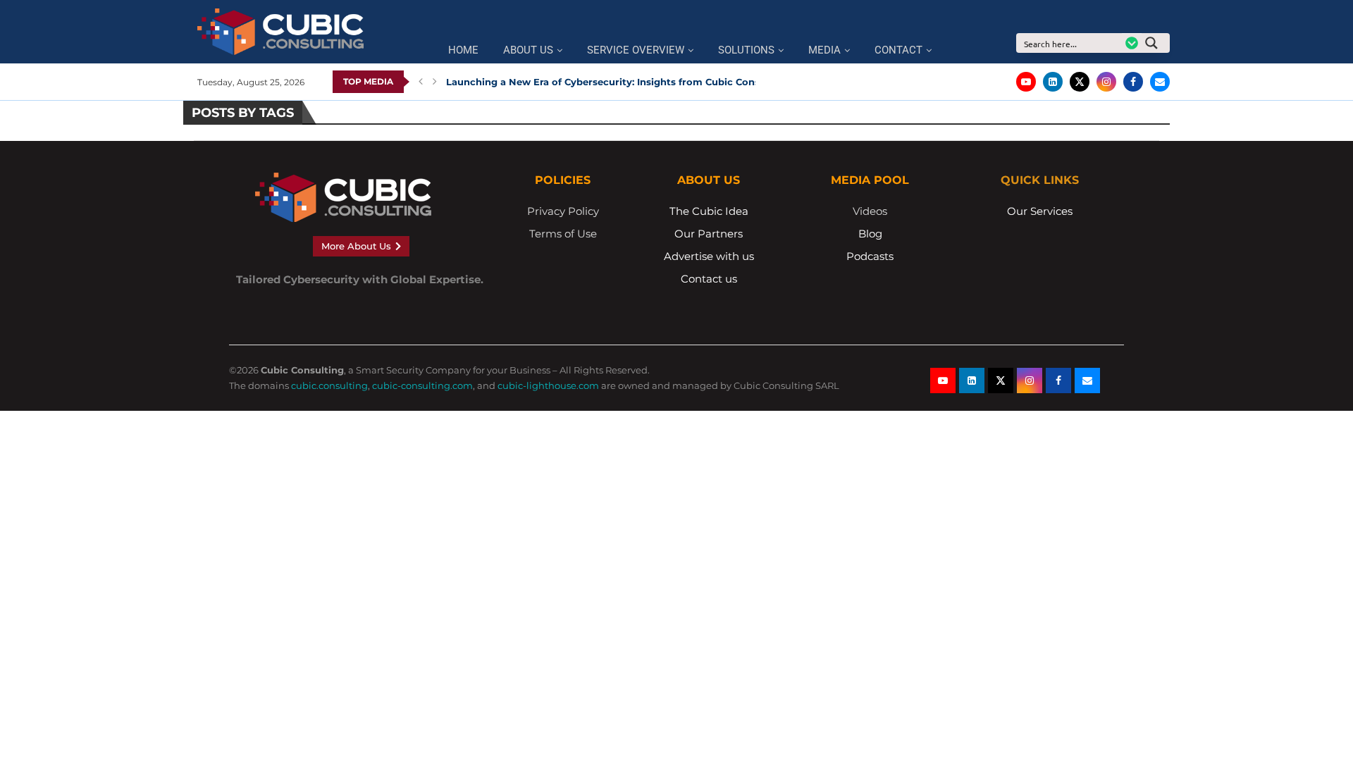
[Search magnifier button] (1156, 43)
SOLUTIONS (746, 50)
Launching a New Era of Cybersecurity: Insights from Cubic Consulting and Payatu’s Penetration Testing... (702, 81)
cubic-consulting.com (422, 385)
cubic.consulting (329, 385)
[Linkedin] (1053, 82)
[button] (420, 81)
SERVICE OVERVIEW (635, 50)
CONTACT (898, 50)
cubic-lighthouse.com (548, 385)
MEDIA (824, 50)
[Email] (1160, 82)
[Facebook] (1133, 82)
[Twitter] (1079, 82)
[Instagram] (1106, 82)
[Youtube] (1026, 82)
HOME (463, 50)
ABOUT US (528, 50)
